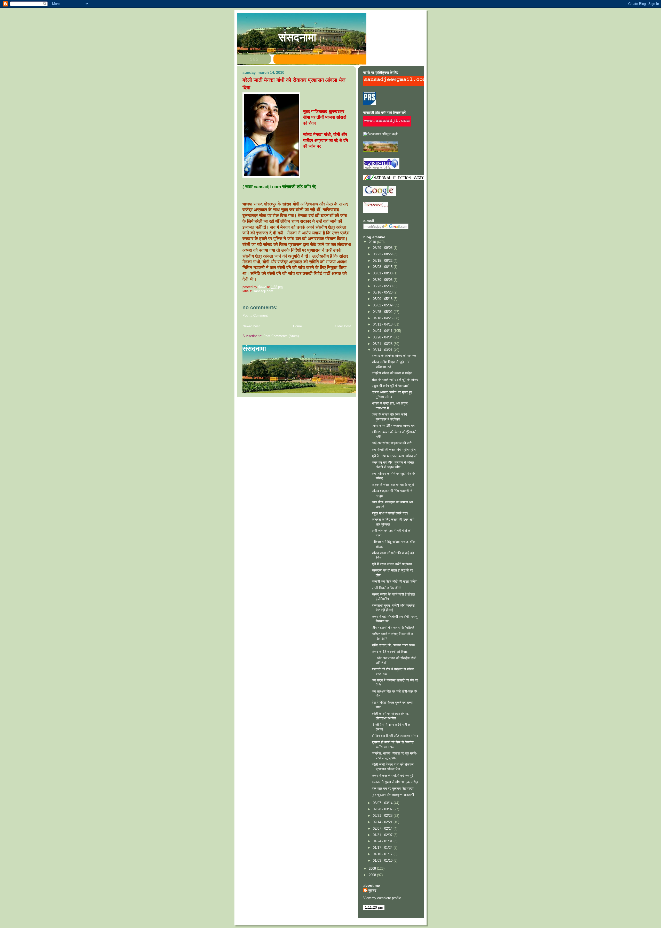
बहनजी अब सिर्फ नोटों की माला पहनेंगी (394, 581)
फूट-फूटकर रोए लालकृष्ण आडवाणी (393, 795)
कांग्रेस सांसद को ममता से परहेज (392, 373)
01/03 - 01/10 (383, 860)
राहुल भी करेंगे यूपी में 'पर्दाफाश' (390, 386)
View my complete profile (382, 898)
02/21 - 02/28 (383, 816)
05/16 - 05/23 (383, 292)
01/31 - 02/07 (383, 835)
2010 (373, 242)
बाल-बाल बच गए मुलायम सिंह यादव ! (393, 788)
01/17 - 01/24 (383, 848)
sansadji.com (263, 291)
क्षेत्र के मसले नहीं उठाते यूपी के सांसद (395, 380)
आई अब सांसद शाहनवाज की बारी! (392, 443)
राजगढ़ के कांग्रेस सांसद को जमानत (394, 356)
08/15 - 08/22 (383, 261)
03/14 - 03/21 (383, 350)
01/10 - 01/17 (383, 854)
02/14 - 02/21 (383, 822)
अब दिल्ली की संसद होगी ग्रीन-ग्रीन (393, 449)
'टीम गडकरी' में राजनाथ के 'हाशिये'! (393, 628)
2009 (373, 868)
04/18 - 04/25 (383, 318)
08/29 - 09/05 (383, 248)
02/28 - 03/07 (383, 809)
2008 (373, 875)
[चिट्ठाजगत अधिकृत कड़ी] (380, 134)
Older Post (343, 326)
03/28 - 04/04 (383, 337)
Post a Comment (255, 316)
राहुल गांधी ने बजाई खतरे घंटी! (390, 513)
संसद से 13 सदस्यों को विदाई (389, 652)
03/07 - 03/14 (383, 803)
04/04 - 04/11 (383, 331)
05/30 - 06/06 (383, 280)
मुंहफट (372, 890)
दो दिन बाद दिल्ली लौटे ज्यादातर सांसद (395, 736)
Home (297, 326)
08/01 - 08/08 (383, 273)
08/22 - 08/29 (383, 254)
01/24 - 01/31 (383, 841)
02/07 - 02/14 (383, 828)
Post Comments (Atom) (281, 336)
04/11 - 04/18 (383, 324)
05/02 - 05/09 (383, 305)
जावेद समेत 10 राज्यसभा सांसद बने (393, 425)
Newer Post (251, 326)
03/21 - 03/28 (383, 344)
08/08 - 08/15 (383, 267)
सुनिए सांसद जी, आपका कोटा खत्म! (393, 645)
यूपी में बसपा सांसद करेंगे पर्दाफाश (392, 564)
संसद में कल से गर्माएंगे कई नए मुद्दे (392, 776)
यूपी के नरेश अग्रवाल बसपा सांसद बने (394, 456)
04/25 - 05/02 (383, 312)
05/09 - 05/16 (383, 299)
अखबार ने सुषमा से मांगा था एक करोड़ (395, 782)
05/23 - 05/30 (383, 286)
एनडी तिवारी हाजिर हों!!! (386, 588)
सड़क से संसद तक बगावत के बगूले (393, 485)
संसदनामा (297, 37)
